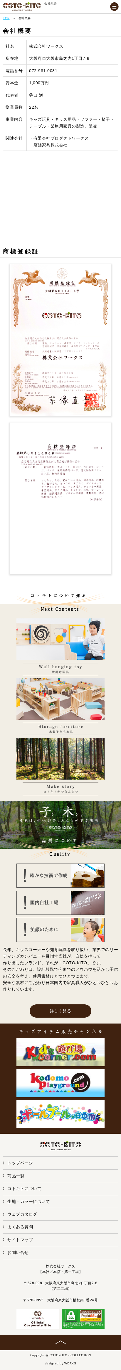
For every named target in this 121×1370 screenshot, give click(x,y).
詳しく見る (60, 1010)
